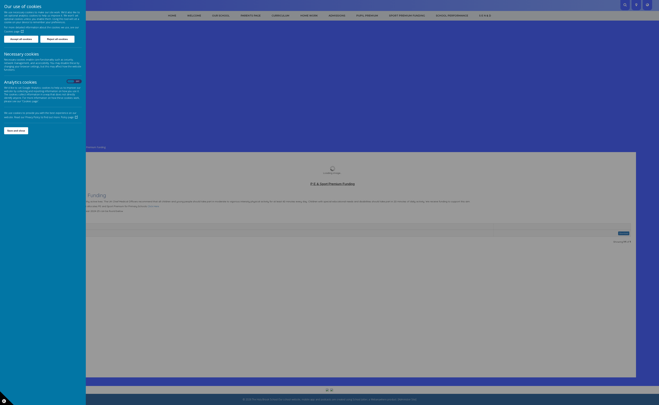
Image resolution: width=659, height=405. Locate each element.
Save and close (16, 130)
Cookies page (12, 31)
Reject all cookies (57, 39)
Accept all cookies (21, 39)
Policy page (67, 117)
